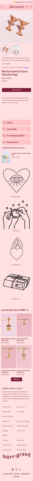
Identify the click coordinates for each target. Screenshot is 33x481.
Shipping (5, 431)
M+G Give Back (21, 450)
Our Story (5, 440)
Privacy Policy (7, 407)
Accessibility (21, 411)
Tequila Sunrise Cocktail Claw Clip (21, 154)
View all (17, 379)
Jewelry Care (21, 431)
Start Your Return (8, 426)
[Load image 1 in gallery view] (5, 50)
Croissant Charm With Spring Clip (8, 371)
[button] (2, 7)
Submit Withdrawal (22, 426)
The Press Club (7, 445)
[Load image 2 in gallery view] (16, 50)
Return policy (21, 407)
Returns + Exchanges (23, 421)
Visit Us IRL (20, 440)
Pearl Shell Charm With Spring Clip (8, 339)
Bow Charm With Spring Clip (22, 339)
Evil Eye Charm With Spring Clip (23, 371)
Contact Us (6, 421)
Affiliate (5, 435)
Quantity (4, 81)
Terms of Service (8, 416)
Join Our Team (7, 450)
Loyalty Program (22, 445)
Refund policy (7, 411)
